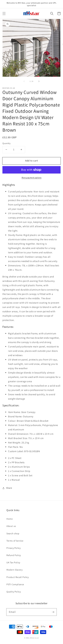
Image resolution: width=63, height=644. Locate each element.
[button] (4, 13)
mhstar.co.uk (34, 638)
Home (9, 518)
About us (11, 526)
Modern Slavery (14, 569)
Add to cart (31, 160)
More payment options (32, 177)
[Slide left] (24, 81)
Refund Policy (13, 555)
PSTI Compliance (15, 584)
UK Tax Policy (13, 562)
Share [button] (9, 487)
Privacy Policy (13, 548)
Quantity (6, 143)
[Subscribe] (53, 611)
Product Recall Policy (17, 577)
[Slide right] (38, 81)
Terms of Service (14, 540)
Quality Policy (13, 591)
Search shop (12, 533)
